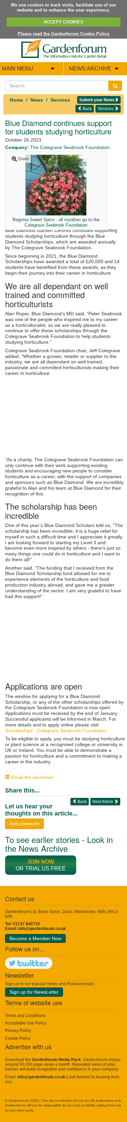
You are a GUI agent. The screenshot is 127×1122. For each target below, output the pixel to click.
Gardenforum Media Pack (56, 1059)
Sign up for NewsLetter (34, 992)
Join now (40, 862)
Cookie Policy (17, 1038)
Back (87, 108)
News (36, 100)
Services (60, 100)
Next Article (103, 801)
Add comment (24, 823)
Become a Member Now (35, 938)
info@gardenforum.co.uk (42, 928)
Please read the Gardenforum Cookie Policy (63, 33)
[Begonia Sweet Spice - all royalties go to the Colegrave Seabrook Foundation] (56, 185)
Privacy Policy (18, 1030)
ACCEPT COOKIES (63, 21)
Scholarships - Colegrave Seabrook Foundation (56, 730)
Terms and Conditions (25, 1015)
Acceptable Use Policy (25, 1023)
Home (16, 100)
